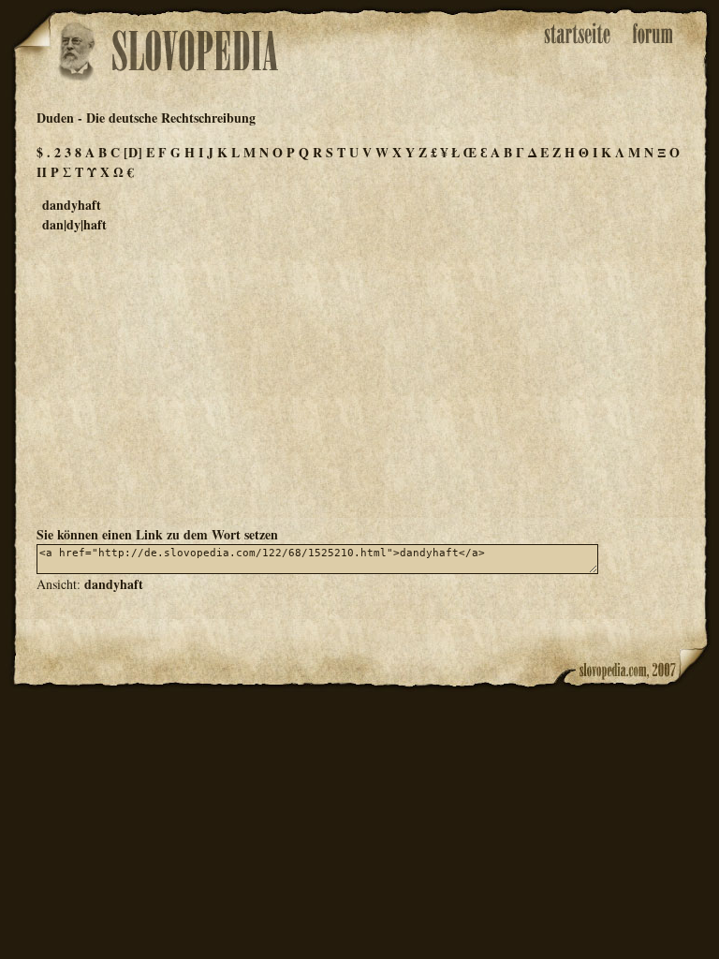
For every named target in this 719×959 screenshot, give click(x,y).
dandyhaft (113, 584)
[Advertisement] (359, 378)
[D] (133, 152)
